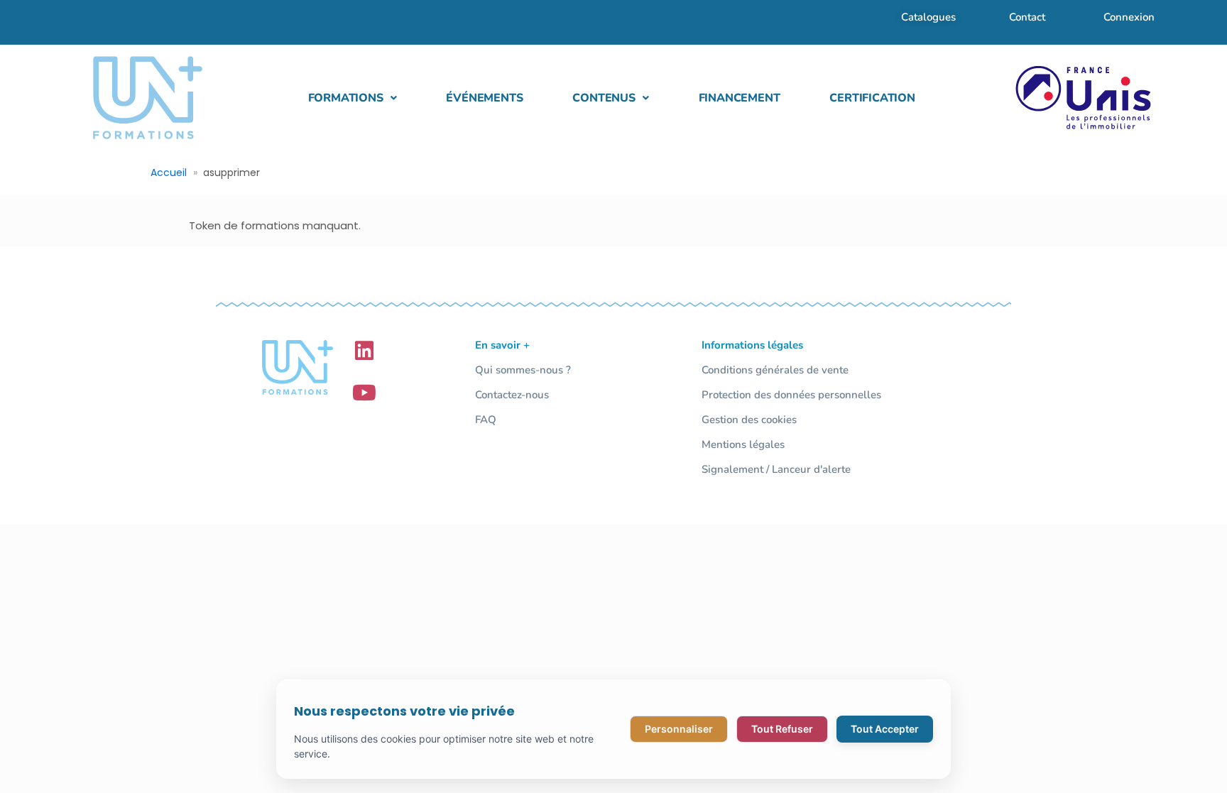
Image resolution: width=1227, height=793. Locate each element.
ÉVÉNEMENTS (484, 98)
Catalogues (928, 17)
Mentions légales (743, 444)
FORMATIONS (345, 98)
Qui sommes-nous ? (523, 370)
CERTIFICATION (872, 98)
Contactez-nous (512, 395)
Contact (1027, 17)
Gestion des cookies (749, 419)
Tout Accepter (885, 729)
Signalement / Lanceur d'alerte (776, 469)
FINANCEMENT (739, 98)
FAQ (485, 419)
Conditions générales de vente (775, 370)
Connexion (1129, 17)
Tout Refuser (782, 729)
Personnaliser (679, 729)
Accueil (169, 172)
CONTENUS (603, 98)
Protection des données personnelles (791, 395)
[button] (352, 98)
